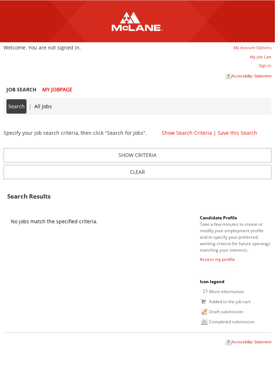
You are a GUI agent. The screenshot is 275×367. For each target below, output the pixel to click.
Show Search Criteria (187, 132)
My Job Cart (260, 56)
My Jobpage (57, 89)
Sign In (265, 65)
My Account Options (252, 47)
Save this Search (237, 132)
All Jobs (43, 106)
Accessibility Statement (251, 76)
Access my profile (217, 259)
